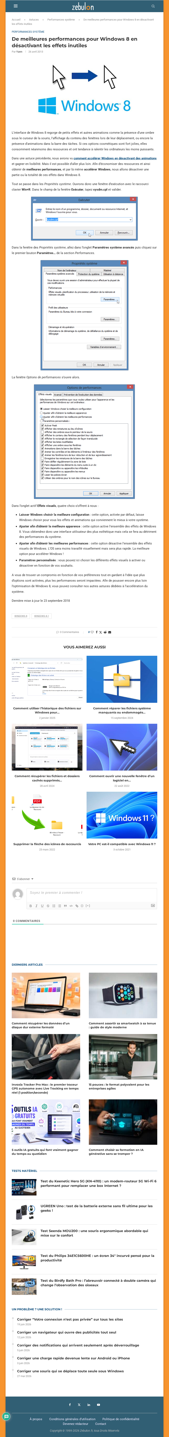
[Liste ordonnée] (54, 905)
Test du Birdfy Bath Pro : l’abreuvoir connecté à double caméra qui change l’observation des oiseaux (98, 1283)
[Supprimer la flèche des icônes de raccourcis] (47, 815)
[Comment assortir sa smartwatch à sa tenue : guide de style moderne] (123, 995)
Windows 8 (20, 616)
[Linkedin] (89, 1405)
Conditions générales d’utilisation (72, 1419)
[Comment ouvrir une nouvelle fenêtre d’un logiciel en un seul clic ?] (122, 747)
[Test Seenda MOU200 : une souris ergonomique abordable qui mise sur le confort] (24, 1237)
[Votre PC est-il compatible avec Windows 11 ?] (122, 815)
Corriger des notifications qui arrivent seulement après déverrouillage (78, 1345)
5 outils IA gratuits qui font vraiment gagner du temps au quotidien (45, 1152)
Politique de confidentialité (120, 1419)
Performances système (61, 19)
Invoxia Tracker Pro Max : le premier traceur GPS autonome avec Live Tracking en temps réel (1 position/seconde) (45, 1088)
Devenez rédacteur (75, 1424)
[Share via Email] (109, 632)
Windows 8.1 (41, 616)
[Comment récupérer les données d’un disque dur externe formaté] (46, 995)
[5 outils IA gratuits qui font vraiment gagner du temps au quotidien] (46, 1122)
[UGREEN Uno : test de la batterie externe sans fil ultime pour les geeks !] (24, 1212)
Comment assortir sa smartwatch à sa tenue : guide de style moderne (122, 1025)
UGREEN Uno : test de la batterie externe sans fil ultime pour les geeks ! (97, 1208)
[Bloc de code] (71, 905)
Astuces (34, 19)
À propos (36, 1419)
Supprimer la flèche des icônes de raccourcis (47, 844)
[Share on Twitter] (100, 632)
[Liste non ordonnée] (59, 905)
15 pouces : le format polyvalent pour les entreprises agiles (119, 1087)
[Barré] (48, 905)
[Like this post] (92, 632)
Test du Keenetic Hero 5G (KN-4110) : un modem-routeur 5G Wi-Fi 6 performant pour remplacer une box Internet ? (98, 1183)
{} (82, 905)
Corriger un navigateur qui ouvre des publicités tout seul (66, 1332)
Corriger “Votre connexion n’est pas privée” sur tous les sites (70, 1319)
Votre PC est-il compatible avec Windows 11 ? (122, 844)
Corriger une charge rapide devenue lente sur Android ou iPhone (73, 1358)
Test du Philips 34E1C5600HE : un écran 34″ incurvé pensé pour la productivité (97, 1258)
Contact (100, 1424)
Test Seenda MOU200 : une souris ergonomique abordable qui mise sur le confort (94, 1233)
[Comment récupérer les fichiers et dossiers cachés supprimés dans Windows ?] (47, 747)
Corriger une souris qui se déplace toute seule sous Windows (70, 1371)
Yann (19, 51)
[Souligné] (42, 905)
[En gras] (31, 905)
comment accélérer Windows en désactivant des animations (115, 158)
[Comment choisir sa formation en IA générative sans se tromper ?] (123, 1122)
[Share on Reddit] (105, 632)
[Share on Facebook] (96, 632)
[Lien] (77, 905)
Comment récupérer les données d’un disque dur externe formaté (41, 1025)
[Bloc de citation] (65, 905)
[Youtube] (98, 1405)
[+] (88, 905)
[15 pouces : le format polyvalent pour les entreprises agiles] (123, 1056)
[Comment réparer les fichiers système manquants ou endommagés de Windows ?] (122, 679)
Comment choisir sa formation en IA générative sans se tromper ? (116, 1152)
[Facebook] (70, 1405)
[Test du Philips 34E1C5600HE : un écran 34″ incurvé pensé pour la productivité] (24, 1262)
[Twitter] (79, 1405)
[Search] (153, 6)
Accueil (16, 19)
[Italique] (36, 905)
